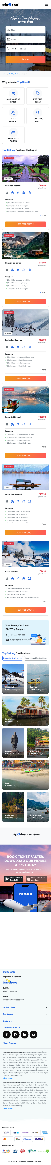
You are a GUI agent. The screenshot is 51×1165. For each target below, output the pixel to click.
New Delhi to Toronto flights (30, 1098)
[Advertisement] (25, 940)
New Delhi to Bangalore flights (31, 1055)
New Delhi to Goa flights (33, 1052)
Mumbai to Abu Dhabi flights (18, 1103)
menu (46, 4)
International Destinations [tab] (35, 658)
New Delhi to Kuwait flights (13, 1087)
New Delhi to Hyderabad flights (31, 1060)
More (43, 215)
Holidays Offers (14, 74)
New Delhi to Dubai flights (36, 1082)
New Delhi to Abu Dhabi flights (14, 1090)
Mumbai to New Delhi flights (26, 1070)
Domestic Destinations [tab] (12, 658)
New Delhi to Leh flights (30, 1067)
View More (7, 1078)
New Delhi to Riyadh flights (34, 1087)
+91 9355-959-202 (15, 635)
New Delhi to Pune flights (32, 1057)
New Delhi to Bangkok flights (13, 1085)
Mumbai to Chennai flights (39, 1073)
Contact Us (25, 972)
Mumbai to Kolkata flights (13, 1075)
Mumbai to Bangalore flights (18, 1073)
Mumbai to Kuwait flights (22, 1100)
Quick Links (25, 1008)
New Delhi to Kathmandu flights (36, 1085)
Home (4, 74)
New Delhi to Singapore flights (37, 1090)
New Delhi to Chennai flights (32, 1065)
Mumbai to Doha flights (38, 1103)
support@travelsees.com (18, 639)
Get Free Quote (25, 224)
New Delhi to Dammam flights (30, 1095)
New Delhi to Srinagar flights (29, 1062)
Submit (25, 59)
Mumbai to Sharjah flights (12, 1105)
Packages (25, 1014)
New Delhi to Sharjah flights (14, 1093)
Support (25, 1021)
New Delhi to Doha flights (34, 1093)
